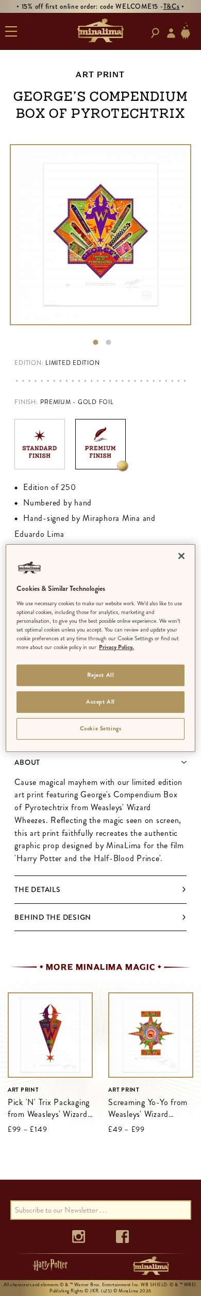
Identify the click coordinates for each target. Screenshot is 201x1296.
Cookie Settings (101, 728)
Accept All (100, 701)
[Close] (181, 556)
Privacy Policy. (116, 647)
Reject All (100, 675)
